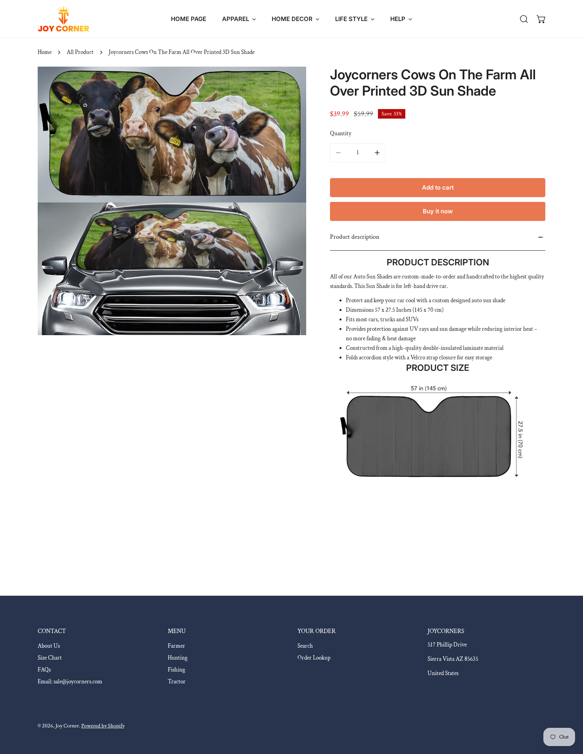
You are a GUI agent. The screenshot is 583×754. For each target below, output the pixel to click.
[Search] (524, 19)
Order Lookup (313, 658)
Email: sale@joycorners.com (70, 681)
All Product (80, 52)
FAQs (44, 669)
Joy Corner (67, 725)
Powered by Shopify (103, 725)
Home (45, 52)
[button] (239, 19)
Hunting (178, 658)
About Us (49, 646)
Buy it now (438, 211)
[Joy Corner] (63, 19)
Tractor (177, 681)
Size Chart (50, 658)
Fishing (176, 669)
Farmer (176, 646)
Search (305, 646)
